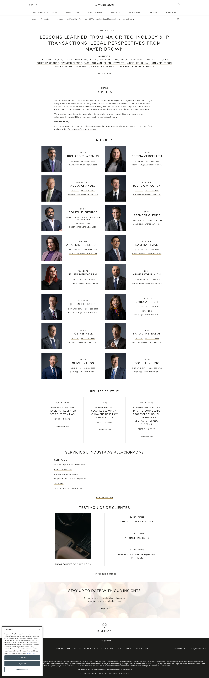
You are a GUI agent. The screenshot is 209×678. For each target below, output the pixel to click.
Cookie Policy (31, 653)
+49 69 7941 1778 (89, 250)
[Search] (179, 4)
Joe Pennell (81, 66)
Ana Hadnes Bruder (80, 59)
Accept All (22, 658)
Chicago (75, 161)
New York (147, 311)
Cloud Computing (63, 469)
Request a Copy (61, 121)
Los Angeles (139, 279)
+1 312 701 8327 (152, 250)
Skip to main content (11, 2)
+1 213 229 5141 (154, 279)
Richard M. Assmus (52, 59)
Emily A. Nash (63, 66)
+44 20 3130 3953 (87, 279)
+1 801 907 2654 (91, 309)
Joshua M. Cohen (157, 59)
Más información (104, 497)
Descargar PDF (104, 74)
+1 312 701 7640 (152, 307)
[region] (22, 651)
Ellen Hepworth (115, 63)
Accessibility (124, 649)
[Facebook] (106, 92)
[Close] (39, 629)
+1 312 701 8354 (88, 338)
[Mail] (102, 92)
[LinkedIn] (98, 92)
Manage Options (22, 669)
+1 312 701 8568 (152, 338)
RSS (146, 649)
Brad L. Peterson (102, 66)
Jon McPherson (161, 63)
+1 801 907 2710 (155, 368)
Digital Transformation (66, 474)
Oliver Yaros (124, 66)
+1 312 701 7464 (152, 161)
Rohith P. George (48, 63)
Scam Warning (108, 649)
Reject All (22, 664)
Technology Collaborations (68, 488)
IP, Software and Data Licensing (70, 479)
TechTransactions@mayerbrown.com (80, 129)
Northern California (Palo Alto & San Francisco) (83, 218)
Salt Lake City (139, 220)
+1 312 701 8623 (88, 161)
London (74, 279)
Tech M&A (58, 484)
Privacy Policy (91, 649)
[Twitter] (111, 93)
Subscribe (104, 609)
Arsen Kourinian (138, 63)
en (178, 19)
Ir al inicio (104, 631)
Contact (138, 649)
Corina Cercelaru (107, 59)
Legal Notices (74, 649)
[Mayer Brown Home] (104, 4)
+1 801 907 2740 (155, 220)
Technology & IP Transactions (69, 465)
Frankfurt (74, 250)
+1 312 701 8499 (88, 191)
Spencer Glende (71, 63)
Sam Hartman (93, 63)
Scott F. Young (144, 66)
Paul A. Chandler (133, 59)
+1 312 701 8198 (152, 191)
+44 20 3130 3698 (87, 368)
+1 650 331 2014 (83, 223)
